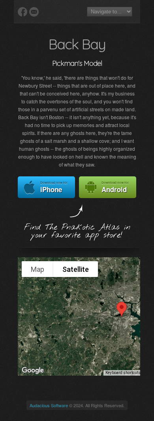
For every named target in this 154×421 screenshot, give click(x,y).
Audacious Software (49, 405)
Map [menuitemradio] (37, 269)
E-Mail (34, 12)
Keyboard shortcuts (123, 372)
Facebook (22, 12)
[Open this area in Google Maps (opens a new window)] (33, 370)
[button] (121, 309)
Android (115, 187)
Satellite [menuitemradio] (75, 269)
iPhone (54, 187)
